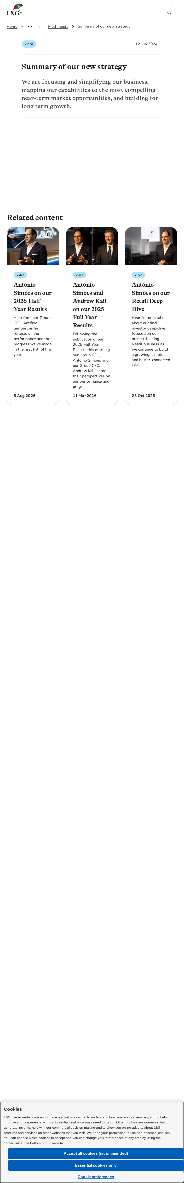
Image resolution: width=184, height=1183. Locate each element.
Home (12, 26)
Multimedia (58, 26)
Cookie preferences (96, 1177)
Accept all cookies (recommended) (96, 1153)
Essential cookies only (96, 1165)
